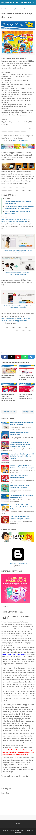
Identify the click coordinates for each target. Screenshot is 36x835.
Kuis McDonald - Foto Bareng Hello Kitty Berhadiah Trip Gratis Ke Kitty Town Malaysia (22, 456)
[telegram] (31, 357)
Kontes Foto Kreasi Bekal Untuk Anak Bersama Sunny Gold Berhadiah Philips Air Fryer (22, 507)
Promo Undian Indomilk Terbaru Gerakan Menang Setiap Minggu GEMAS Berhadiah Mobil (20, 444)
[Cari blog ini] (33, 2)
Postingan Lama (28, 411)
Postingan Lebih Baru (9, 411)
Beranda (18, 823)
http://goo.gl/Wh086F (20, 140)
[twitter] (11, 357)
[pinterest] (18, 357)
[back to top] (32, 831)
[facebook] (4, 357)
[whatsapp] (24, 357)
